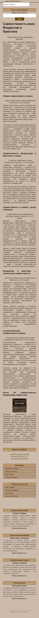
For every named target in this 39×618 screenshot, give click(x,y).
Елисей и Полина (11, 496)
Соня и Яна (9, 493)
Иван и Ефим (9, 487)
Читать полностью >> (19, 528)
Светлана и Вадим (11, 490)
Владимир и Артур (11, 469)
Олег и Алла (9, 474)
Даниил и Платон (11, 471)
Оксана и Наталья (11, 477)
